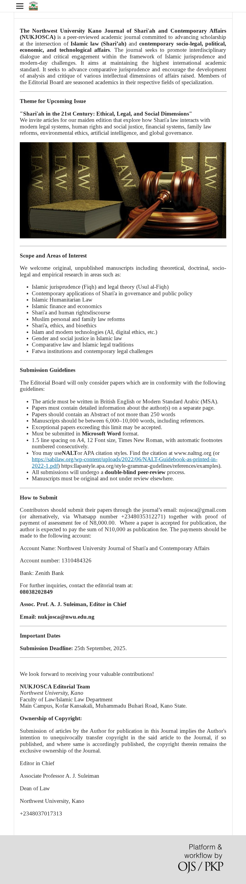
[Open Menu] (20, 6)
